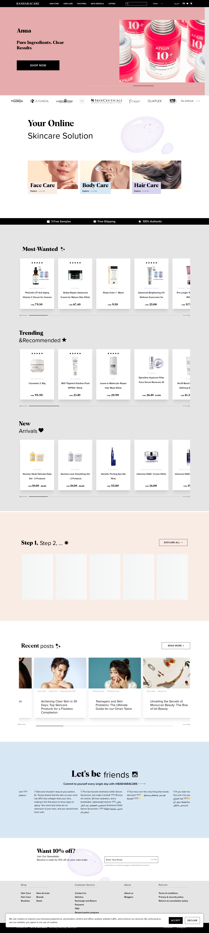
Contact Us (80, 893)
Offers (111, 3)
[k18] (173, 101)
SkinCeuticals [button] (37, 288)
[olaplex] (155, 101)
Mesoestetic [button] (37, 379)
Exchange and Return (86, 900)
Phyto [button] (113, 288)
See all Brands (187, 100)
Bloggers (128, 897)
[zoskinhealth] (135, 101)
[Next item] (203, 51)
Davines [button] (37, 469)
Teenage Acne (113, 691)
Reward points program (87, 912)
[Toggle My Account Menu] (184, 3)
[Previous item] (6, 51)
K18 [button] (113, 379)
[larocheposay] (64, 101)
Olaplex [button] (189, 379)
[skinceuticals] (106, 101)
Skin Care (54, 3)
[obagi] (82, 101)
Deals (39, 900)
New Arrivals (97, 3)
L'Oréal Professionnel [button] (189, 288)
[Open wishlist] (187, 3)
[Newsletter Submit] (153, 859)
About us (128, 893)
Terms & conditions (168, 893)
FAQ (77, 908)
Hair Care (68, 3)
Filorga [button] (75, 288)
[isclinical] (39, 101)
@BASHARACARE (126, 784)
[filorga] (17, 101)
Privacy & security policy (171, 897)
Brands (40, 897)
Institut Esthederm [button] (151, 469)
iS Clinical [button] (113, 469)
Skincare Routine (68, 691)
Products (53, 691)
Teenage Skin (98, 691)
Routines (81, 3)
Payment (79, 904)
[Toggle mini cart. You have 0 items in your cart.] (191, 3)
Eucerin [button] (151, 373)
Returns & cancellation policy (173, 900)
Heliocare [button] (75, 379)
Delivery (79, 897)
